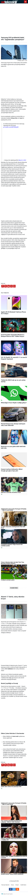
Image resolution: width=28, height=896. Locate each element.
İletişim (17, 885)
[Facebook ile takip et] (10, 889)
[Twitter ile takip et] (14, 889)
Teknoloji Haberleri (5, 885)
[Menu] (25, 1)
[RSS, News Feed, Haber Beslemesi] (17, 889)
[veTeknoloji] (9, 1)
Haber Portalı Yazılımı (8, 894)
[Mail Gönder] (14, 286)
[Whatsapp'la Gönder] (11, 286)
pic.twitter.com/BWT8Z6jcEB (10, 127)
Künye (12, 885)
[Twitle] (5, 286)
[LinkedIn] (8, 286)
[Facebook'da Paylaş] (2, 286)
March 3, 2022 (22, 160)
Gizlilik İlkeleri (23, 885)
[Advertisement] (14, 19)
